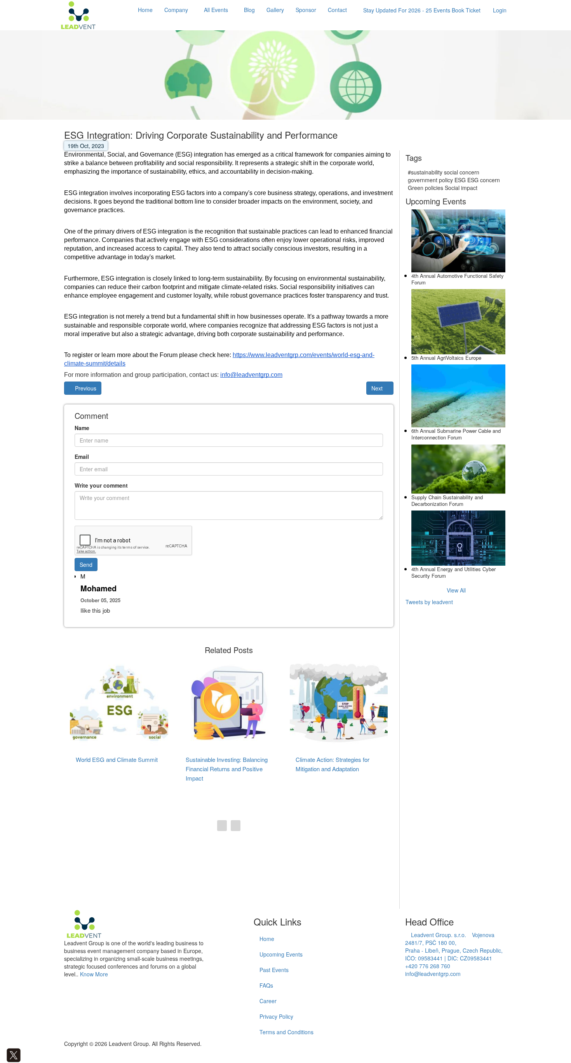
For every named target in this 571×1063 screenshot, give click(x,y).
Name (82, 428)
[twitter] (13, 1054)
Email (82, 456)
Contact (337, 10)
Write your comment (101, 485)
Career (268, 1001)
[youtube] (37, 1054)
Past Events (274, 970)
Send (86, 564)
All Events (216, 10)
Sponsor (306, 10)
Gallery (275, 10)
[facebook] (2, 1054)
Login (500, 10)
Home (145, 10)
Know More (94, 974)
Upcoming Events (281, 954)
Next (377, 388)
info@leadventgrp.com (433, 974)
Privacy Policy (276, 1016)
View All (456, 590)
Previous (84, 388)
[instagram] (31, 1054)
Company (176, 10)
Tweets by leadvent (429, 602)
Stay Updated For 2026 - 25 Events (421, 10)
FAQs (266, 985)
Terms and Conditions (286, 1032)
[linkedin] (25, 1054)
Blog (249, 10)
